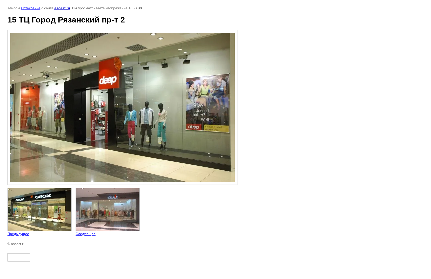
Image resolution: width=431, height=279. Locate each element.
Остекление (30, 8)
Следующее (86, 234)
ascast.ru (62, 8)
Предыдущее (18, 234)
